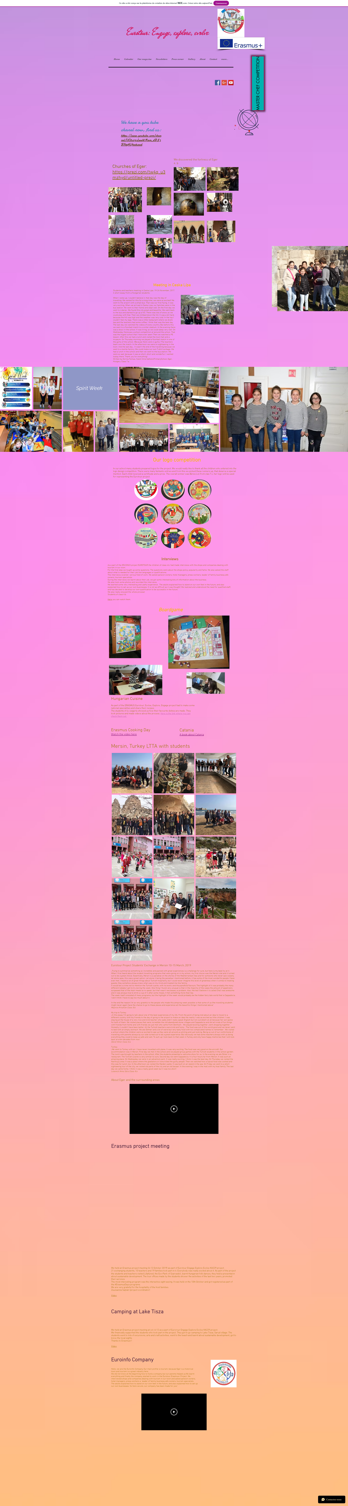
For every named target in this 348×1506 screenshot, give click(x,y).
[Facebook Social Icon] (217, 82)
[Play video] (174, 1109)
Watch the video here (124, 734)
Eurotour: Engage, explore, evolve (168, 32)
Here (110, 599)
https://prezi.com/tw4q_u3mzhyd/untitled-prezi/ (139, 175)
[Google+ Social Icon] (224, 82)
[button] (146, 490)
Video (114, 1295)
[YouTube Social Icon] (231, 82)
